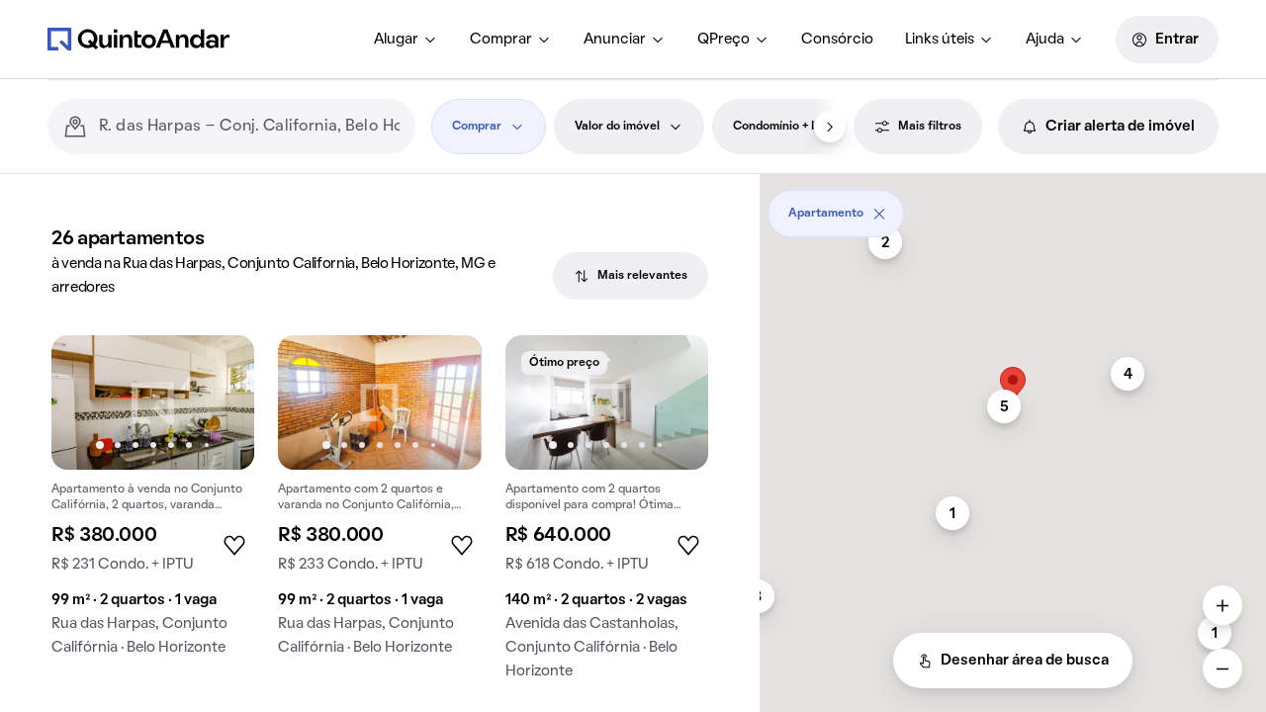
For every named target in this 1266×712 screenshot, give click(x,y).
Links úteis (939, 39)
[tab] (630, 276)
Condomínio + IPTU (785, 127)
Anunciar (615, 39)
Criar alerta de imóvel (1120, 127)
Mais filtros (929, 127)
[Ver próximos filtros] (830, 126)
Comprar (501, 39)
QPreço (723, 39)
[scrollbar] (1013, 206)
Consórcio (837, 39)
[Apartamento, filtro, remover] (879, 213)
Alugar (396, 39)
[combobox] (249, 126)
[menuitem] (406, 39)
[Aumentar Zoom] (1222, 605)
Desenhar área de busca (1025, 661)
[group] (152, 503)
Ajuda (1045, 39)
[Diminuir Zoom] (1222, 668)
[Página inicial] (138, 38)
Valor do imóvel (617, 127)
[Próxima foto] (218, 402)
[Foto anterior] (87, 402)
